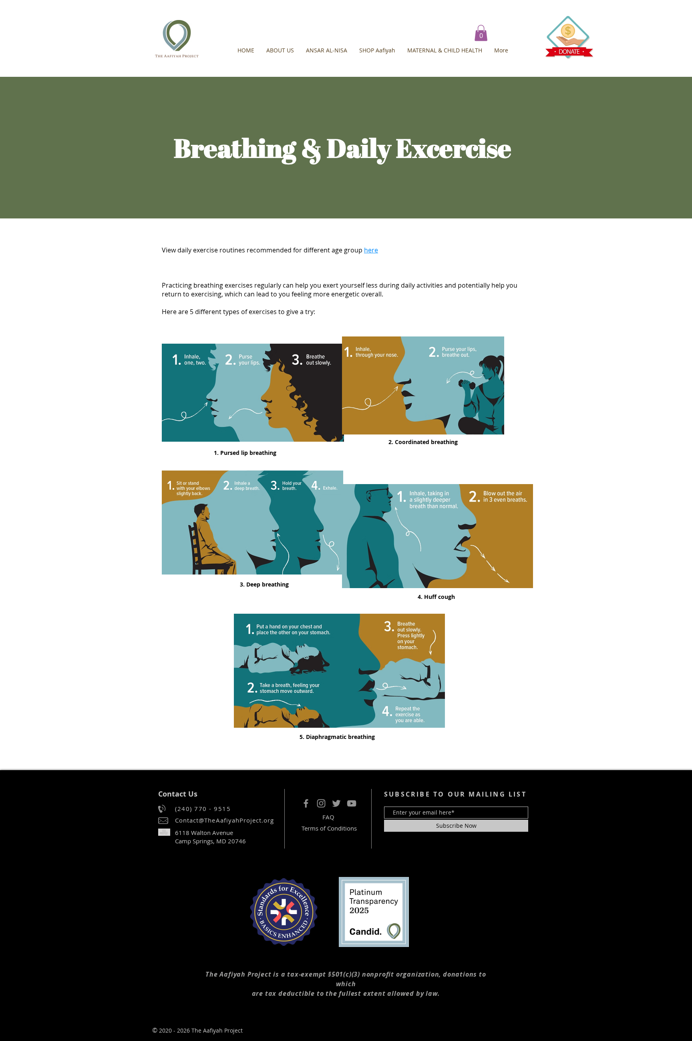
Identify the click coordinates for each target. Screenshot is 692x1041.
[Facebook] (306, 803)
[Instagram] (321, 803)
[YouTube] (351, 803)
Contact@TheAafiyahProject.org (224, 820)
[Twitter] (336, 803)
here (371, 250)
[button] (481, 33)
